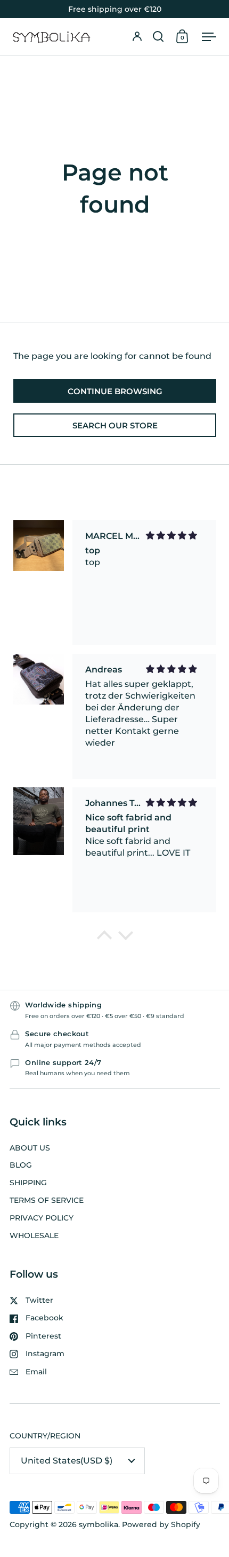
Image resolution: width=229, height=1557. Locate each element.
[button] (158, 37)
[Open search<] (158, 37)
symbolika (98, 1524)
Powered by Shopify (161, 1524)
